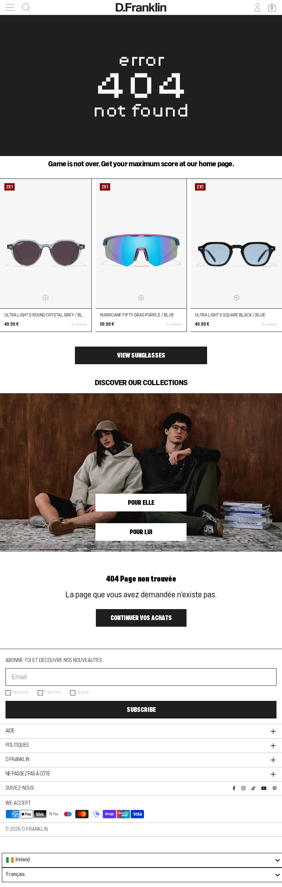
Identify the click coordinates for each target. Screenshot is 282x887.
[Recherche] (23, 7)
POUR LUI (141, 532)
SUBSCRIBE (141, 709)
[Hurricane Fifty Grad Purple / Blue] (141, 244)
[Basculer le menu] (10, 7)
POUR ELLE (141, 502)
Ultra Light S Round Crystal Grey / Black (47, 315)
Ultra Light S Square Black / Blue (230, 315)
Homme (20, 692)
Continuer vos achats (141, 618)
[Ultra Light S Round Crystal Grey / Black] (45, 244)
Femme (53, 692)
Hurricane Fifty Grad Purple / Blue (137, 315)
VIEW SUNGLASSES (141, 355)
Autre (83, 692)
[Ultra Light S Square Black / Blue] (236, 244)
